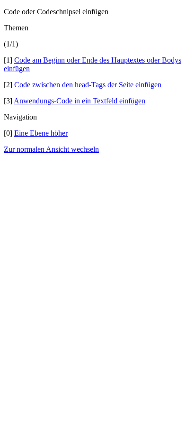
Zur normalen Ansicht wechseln (51, 149)
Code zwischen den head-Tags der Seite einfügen (87, 85)
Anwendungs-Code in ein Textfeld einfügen (79, 101)
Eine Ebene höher (41, 133)
